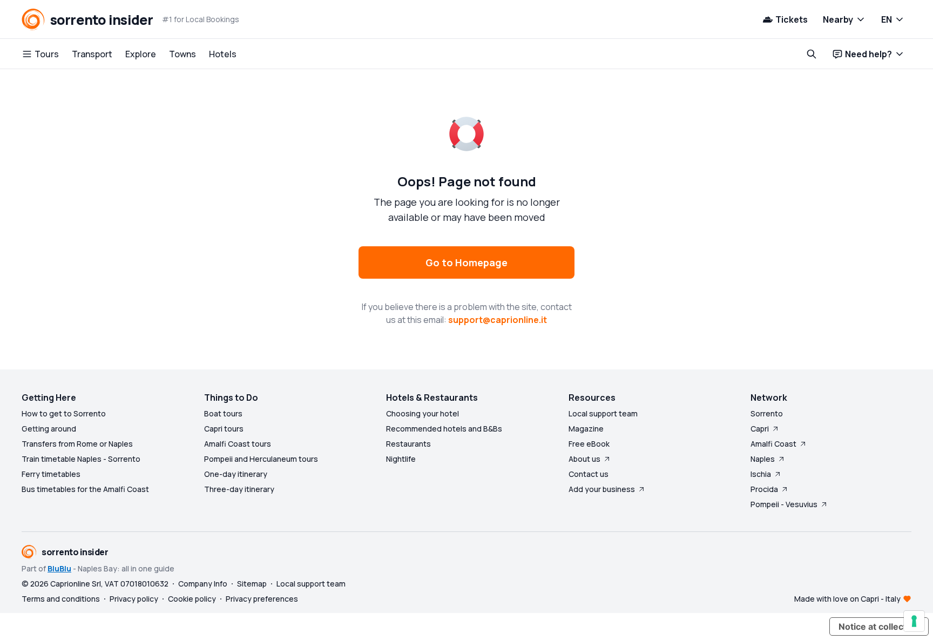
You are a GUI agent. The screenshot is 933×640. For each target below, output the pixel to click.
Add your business (602, 489)
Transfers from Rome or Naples (77, 444)
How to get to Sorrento (64, 413)
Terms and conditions (61, 599)
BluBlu (59, 568)
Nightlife (401, 459)
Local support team (603, 413)
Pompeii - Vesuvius (784, 504)
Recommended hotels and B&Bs (444, 428)
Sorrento (767, 413)
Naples (763, 459)
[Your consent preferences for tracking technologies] (914, 621)
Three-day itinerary (239, 489)
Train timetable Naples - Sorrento (81, 459)
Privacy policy (134, 599)
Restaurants (408, 444)
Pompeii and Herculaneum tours (261, 459)
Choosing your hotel (422, 413)
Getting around (49, 428)
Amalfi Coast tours (237, 444)
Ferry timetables (51, 474)
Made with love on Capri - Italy (847, 599)
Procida (764, 489)
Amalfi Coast (773, 444)
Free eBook (589, 444)
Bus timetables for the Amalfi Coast (85, 489)
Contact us (589, 474)
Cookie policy (192, 599)
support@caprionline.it (497, 320)
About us (584, 459)
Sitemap (252, 583)
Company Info (202, 583)
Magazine (586, 428)
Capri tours (224, 428)
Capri (760, 428)
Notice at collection (879, 626)
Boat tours (223, 413)
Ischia (761, 474)
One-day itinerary (235, 474)
